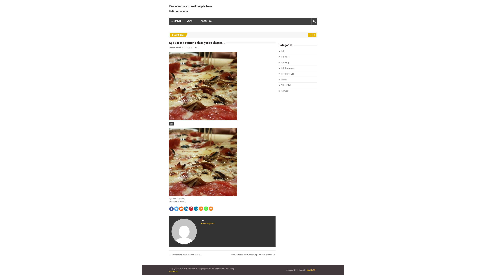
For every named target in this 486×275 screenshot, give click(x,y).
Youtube (190, 21)
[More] (211, 209)
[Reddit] (181, 209)
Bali (171, 124)
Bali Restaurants (287, 68)
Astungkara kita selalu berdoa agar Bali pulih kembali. (251, 255)
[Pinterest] (191, 209)
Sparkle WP (311, 270)
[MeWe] (196, 209)
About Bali (176, 21)
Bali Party (285, 62)
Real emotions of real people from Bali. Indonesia (190, 8)
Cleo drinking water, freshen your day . (187, 255)
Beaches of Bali (287, 74)
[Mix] (201, 209)
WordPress (173, 271)
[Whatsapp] (206, 209)
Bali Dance (285, 57)
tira (199, 48)
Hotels (284, 79)
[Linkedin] (186, 209)
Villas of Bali (206, 21)
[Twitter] (176, 209)
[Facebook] (171, 209)
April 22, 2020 (187, 48)
